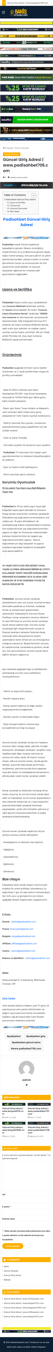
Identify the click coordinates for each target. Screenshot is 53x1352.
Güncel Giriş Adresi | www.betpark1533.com (24, 1303)
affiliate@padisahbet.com (24, 943)
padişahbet (14, 1036)
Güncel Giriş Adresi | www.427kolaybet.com (24, 1299)
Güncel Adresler (22, 148)
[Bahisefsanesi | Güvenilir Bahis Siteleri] (17, 12)
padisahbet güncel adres (27, 1042)
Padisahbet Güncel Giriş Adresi (21, 199)
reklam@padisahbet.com (37, 958)
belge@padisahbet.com (23, 936)
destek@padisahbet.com (23, 921)
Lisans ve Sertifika (17, 202)
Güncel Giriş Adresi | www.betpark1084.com (13, 1130)
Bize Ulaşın (15, 211)
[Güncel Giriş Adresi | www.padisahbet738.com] (39, 1123)
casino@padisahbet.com (23, 950)
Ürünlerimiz (15, 205)
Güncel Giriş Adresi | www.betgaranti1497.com (27, 3)
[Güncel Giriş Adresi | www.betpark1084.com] (13, 1123)
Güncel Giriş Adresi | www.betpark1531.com (23, 1316)
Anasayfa (9, 148)
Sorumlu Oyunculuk (18, 208)
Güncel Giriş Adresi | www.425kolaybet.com (24, 1312)
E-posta (6, 1206)
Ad (4, 1194)
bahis (6, 1266)
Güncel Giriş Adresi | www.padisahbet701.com (39, 1111)
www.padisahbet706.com (26, 1048)
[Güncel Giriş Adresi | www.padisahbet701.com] (39, 1104)
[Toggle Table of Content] (32, 195)
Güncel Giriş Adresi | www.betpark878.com (12, 1111)
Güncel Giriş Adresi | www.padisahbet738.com (39, 1130)
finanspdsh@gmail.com (21, 929)
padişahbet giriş (36, 1036)
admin (26, 1080)
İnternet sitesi (8, 1219)
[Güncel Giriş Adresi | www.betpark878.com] (13, 1104)
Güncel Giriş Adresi (12, 1275)
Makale (7, 1280)
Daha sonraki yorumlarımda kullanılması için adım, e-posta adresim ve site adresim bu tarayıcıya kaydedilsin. (26, 1235)
